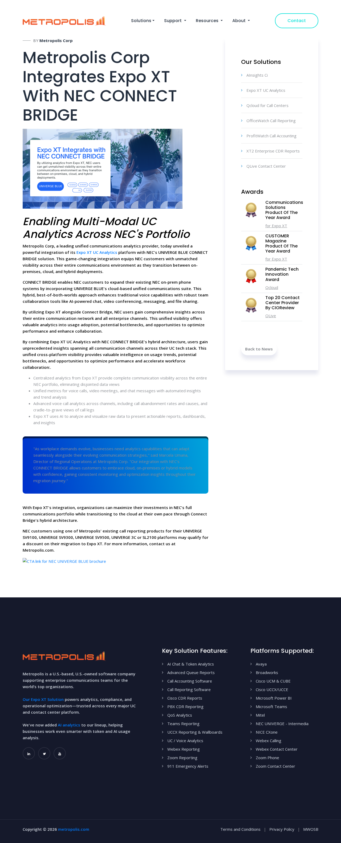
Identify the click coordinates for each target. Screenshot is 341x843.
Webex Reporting (183, 749)
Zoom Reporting (182, 757)
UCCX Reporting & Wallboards (194, 732)
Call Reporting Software (189, 689)
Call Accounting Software (189, 681)
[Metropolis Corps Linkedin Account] (29, 753)
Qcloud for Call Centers (267, 105)
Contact (296, 21)
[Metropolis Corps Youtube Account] (60, 753)
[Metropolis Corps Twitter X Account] (44, 753)
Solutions (141, 21)
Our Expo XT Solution (43, 699)
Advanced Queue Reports (191, 672)
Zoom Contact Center (275, 766)
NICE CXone (267, 732)
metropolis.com (73, 829)
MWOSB (310, 829)
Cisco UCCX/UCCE (272, 689)
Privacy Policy (281, 829)
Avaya (261, 664)
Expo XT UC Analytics (96, 252)
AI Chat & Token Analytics (190, 664)
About (239, 21)
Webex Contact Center (277, 749)
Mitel (260, 715)
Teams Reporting (183, 723)
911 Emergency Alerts (187, 766)
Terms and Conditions (240, 829)
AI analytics (69, 725)
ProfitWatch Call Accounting (271, 135)
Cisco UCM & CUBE (273, 681)
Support (173, 21)
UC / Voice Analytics (185, 740)
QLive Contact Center (266, 166)
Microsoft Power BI (274, 698)
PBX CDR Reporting (185, 706)
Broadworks (267, 672)
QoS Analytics (179, 715)
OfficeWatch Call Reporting (271, 120)
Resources (208, 21)
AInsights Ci (257, 75)
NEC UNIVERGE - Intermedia (282, 723)
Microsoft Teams (271, 706)
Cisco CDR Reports (184, 698)
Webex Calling (268, 740)
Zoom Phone (267, 757)
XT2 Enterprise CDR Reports (273, 151)
